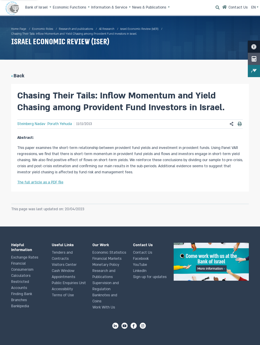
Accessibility (62, 289)
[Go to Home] (224, 8)
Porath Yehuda (60, 124)
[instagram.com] (143, 326)
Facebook (141, 258)
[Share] (231, 124)
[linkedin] (115, 326)
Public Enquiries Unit (69, 283)
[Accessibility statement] (254, 47)
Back (18, 76)
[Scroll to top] (249, 334)
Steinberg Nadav (31, 124)
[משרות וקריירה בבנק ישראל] (211, 262)
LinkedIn (139, 270)
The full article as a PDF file (40, 182)
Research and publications (76, 29)
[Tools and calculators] (254, 59)
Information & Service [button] (109, 7)
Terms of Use (63, 295)
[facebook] (134, 326)
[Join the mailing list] (254, 71)
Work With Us (103, 307)
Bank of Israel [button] (37, 7)
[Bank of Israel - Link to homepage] (12, 8)
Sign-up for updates (150, 277)
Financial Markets (106, 258)
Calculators (20, 275)
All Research (106, 29)
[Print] (240, 124)
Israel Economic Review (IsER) (139, 29)
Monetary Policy (105, 264)
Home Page (18, 29)
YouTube (140, 264)
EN (254, 7)
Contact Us (142, 252)
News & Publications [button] (149, 7)
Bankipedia (20, 306)
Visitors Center (64, 264)
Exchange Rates (24, 257)
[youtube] (124, 326)
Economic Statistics (109, 252)
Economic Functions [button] (70, 7)
